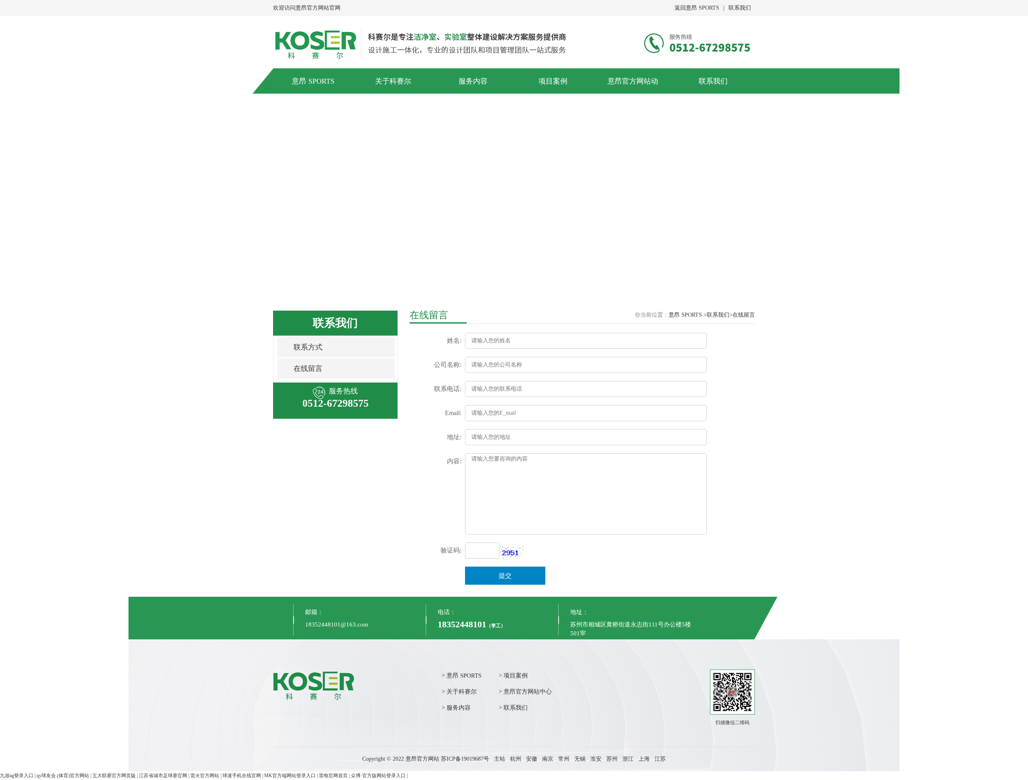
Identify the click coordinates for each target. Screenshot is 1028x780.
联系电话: (447, 388)
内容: (454, 461)
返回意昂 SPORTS (697, 8)
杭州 (515, 759)
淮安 (596, 759)
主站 (499, 759)
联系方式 (308, 347)
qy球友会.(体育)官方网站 (63, 775)
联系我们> (719, 315)
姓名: (454, 340)
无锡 (579, 759)
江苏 (660, 759)
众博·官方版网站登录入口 (378, 775)
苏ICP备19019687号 (465, 759)
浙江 (628, 759)
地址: (454, 437)
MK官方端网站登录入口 (290, 775)
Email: (453, 412)
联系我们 (739, 8)
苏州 (612, 759)
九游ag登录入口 (16, 775)
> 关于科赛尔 (459, 691)
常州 (563, 759)
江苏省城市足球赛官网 (163, 775)
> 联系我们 (513, 707)
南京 (547, 759)
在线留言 (308, 368)
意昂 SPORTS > (688, 315)
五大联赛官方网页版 (114, 775)
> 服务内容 (456, 707)
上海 (644, 759)
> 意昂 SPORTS (461, 675)
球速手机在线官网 (241, 775)
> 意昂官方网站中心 (525, 691)
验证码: (451, 550)
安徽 (531, 759)
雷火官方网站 (204, 775)
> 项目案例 (513, 675)
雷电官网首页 (333, 775)
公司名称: (447, 364)
